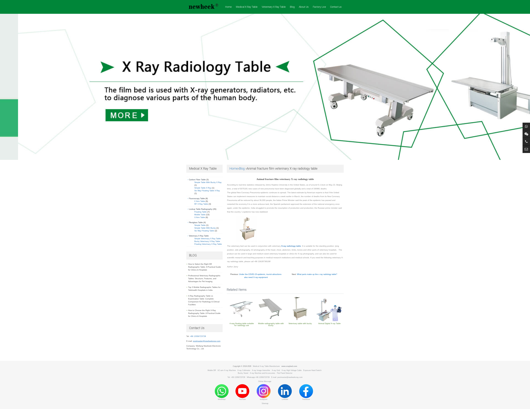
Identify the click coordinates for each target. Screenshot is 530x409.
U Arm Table (199, 217)
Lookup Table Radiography (200, 209)
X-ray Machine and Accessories (262, 373)
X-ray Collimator (243, 370)
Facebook (306, 399)
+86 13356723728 (198, 336)
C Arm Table (199, 201)
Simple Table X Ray (202, 188)
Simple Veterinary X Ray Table (207, 238)
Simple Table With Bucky (205, 228)
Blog (292, 6)
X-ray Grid (276, 370)
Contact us (336, 6)
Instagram (263, 399)
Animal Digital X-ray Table (329, 323)
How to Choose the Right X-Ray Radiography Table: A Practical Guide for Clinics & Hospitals (204, 313)
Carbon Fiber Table (197, 179)
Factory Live (319, 6)
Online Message (264, 381)
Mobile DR (212, 370)
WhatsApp (222, 399)
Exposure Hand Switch (312, 370)
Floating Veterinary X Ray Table (208, 244)
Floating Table (200, 212)
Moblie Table (199, 214)
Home (228, 6)
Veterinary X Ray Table (274, 6)
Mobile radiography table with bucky (271, 324)
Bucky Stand (243, 373)
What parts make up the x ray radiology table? (317, 274)
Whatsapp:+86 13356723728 (258, 377)
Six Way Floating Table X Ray (207, 190)
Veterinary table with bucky (300, 323)
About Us (304, 6)
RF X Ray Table (201, 204)
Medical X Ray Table (247, 6)
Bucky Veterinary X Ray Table (207, 241)
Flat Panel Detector (284, 373)
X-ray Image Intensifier (261, 370)
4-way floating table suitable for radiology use (242, 324)
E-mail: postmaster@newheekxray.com (287, 377)
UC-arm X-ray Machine (227, 370)
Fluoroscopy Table (197, 198)
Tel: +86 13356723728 (236, 377)
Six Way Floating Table (204, 231)
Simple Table (200, 225)
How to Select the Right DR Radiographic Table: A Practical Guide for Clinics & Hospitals (204, 267)
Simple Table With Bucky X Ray (208, 182)
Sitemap (265, 403)
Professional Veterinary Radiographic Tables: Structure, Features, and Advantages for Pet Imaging (204, 278)
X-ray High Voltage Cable (292, 370)
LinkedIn (285, 399)
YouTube (242, 399)
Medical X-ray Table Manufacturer (266, 366)
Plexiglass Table (196, 222)
